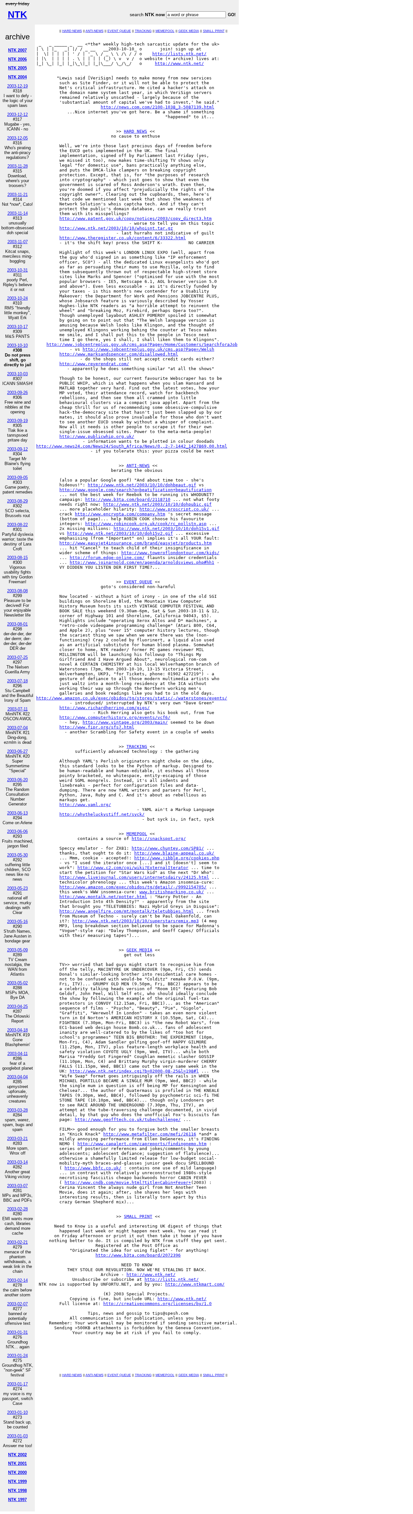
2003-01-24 (17, 1355)
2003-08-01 (17, 624)
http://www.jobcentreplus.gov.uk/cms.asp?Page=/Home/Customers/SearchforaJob (141, 344)
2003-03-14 (17, 1162)
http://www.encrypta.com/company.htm (120, 514)
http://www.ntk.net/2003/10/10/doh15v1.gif (166, 528)
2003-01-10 (17, 1412)
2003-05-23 (17, 888)
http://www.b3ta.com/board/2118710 (127, 499)
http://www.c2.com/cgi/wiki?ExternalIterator (132, 867)
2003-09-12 (17, 449)
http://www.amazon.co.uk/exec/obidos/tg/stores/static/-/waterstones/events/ (131, 698)
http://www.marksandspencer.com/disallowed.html (118, 354)
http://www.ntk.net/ (179, 63)
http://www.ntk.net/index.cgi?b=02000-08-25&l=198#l (134, 1071)
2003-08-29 (17, 501)
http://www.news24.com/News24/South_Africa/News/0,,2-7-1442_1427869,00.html (131, 446)
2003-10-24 (17, 298)
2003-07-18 (17, 681)
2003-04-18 (17, 1030)
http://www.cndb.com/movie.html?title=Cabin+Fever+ (128, 1182)
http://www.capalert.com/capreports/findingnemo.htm (141, 1143)
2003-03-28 (17, 1110)
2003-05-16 (17, 921)
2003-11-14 (17, 213)
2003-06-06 (17, 831)
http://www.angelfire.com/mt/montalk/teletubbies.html (126, 911)
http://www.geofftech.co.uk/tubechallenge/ (128, 1119)
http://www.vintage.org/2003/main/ (125, 722)
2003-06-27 (17, 751)
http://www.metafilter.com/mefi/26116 (149, 1134)
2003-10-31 (17, 270)
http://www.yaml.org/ (85, 804)
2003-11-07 (17, 241)
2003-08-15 (17, 557)
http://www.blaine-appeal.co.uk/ (174, 853)
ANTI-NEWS (95, 31)
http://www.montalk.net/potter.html (103, 896)
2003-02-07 (17, 1303)
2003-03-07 (17, 1185)
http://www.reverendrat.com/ (94, 363)
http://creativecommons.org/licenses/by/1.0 (157, 1303)
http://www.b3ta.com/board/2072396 (138, 1255)
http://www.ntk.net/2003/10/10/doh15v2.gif (120, 533)
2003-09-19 (17, 420)
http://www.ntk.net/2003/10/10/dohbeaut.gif (142, 484)
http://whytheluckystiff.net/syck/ (102, 814)
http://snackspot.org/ (159, 838)
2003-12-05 (17, 138)
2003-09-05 (17, 477)
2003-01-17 (17, 1384)
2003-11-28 (17, 166)
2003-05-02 (17, 982)
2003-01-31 (17, 1332)
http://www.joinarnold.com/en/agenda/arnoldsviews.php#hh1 (142, 562)
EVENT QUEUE (119, 31)
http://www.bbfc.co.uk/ (93, 1168)
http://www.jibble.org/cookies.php (176, 858)
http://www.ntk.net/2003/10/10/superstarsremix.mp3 (135, 920)
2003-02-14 (17, 1280)
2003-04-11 (17, 1053)
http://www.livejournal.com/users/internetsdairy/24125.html (134, 877)
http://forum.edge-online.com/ (107, 557)
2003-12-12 (17, 114)
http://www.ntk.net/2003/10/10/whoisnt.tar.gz (116, 228)
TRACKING (143, 31)
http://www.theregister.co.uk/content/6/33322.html (122, 237)
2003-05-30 (17, 855)
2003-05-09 (17, 950)
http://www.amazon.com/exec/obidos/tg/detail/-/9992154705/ (132, 887)
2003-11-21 (17, 194)
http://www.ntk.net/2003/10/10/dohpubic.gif (157, 504)
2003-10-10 (17, 345)
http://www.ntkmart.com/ (195, 1284)
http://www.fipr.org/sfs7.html (96, 727)
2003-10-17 (17, 326)
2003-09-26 (17, 392)
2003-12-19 (17, 86)
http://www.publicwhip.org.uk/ (96, 436)
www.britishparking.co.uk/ (171, 891)
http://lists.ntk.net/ (179, 53)
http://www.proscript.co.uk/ (174, 509)
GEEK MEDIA (188, 31)
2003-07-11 (17, 709)
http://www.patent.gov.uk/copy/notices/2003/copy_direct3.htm (135, 218)
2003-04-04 (17, 1076)
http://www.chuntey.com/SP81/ (168, 848)
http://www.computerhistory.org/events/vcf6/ (114, 717)
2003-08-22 (17, 524)
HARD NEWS (72, 31)
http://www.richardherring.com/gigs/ (104, 707)
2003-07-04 (17, 727)
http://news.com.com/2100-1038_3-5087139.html (157, 107)
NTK (17, 14)
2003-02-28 (17, 1209)
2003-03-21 (17, 1138)
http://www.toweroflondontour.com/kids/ (170, 552)
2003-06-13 (17, 813)
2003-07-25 (17, 657)
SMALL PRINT (214, 31)
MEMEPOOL (165, 31)
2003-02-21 (17, 1242)
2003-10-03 (17, 373)
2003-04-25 (17, 1006)
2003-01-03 (17, 1436)
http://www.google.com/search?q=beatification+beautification (135, 489)
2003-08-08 (17, 590)
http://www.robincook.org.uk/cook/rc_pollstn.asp (145, 523)
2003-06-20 (17, 779)
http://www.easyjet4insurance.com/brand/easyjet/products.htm (135, 543)
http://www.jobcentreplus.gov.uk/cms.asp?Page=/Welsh (148, 349)
